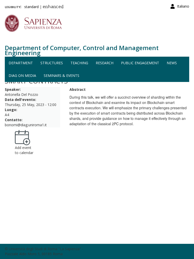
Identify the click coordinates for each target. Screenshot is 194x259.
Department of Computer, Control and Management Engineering (82, 50)
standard (31, 6)
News (172, 62)
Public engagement (140, 62)
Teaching (79, 62)
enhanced (53, 7)
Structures (51, 62)
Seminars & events (61, 75)
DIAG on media (22, 75)
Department (21, 62)
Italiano (183, 6)
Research (104, 62)
